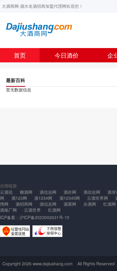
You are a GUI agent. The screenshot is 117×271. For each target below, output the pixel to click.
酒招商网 (24, 204)
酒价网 (70, 192)
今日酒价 (67, 55)
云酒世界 (32, 210)
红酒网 (54, 210)
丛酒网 (89, 204)
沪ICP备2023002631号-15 (44, 217)
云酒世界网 (97, 198)
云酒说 (6, 192)
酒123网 (19, 198)
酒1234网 (43, 198)
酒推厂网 (8, 210)
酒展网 (70, 204)
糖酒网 (26, 192)
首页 (20, 55)
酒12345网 (69, 198)
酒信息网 (48, 192)
